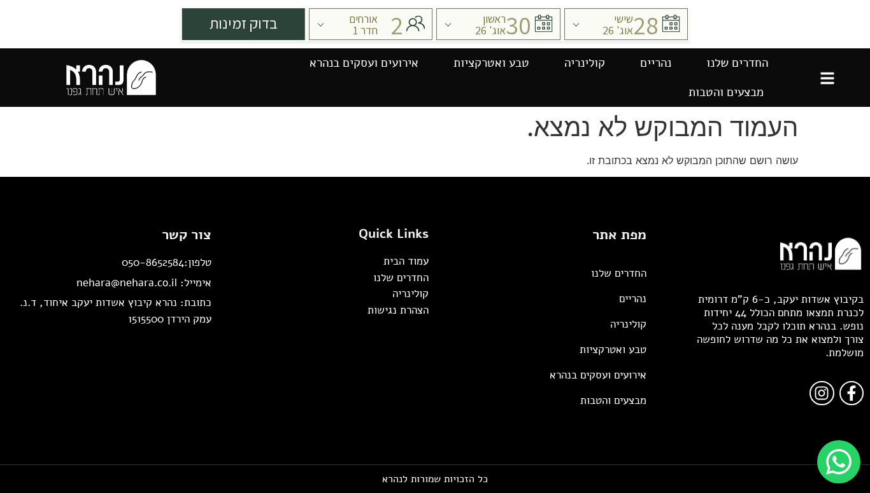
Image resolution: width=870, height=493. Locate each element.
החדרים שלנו (737, 63)
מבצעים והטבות (726, 92)
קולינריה (584, 63)
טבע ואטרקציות (491, 63)
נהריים (655, 63)
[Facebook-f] (851, 393)
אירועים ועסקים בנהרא (364, 63)
